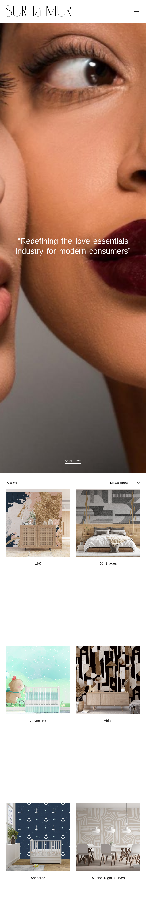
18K (38, 563)
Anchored (38, 878)
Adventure (38, 721)
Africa (108, 721)
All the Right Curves (108, 878)
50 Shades (108, 563)
